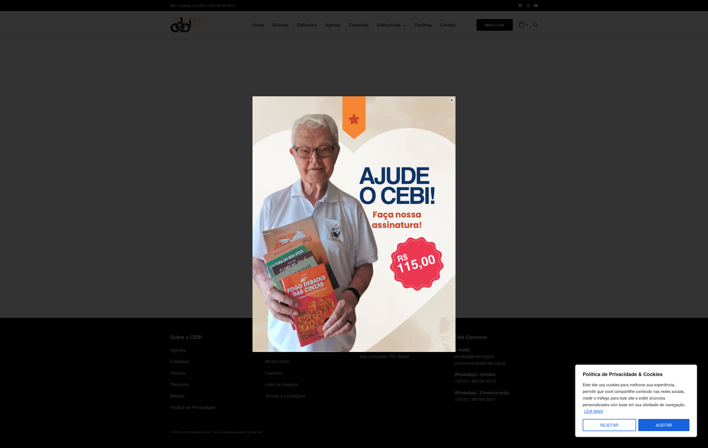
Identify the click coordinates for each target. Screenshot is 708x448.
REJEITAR (609, 425)
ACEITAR (664, 425)
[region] (636, 401)
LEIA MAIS (593, 411)
